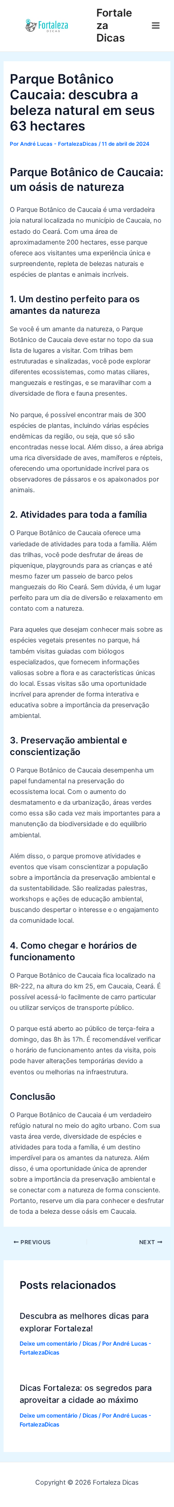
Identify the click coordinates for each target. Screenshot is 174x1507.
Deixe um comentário (49, 1343)
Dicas (90, 1343)
